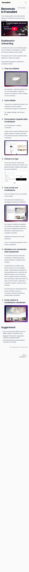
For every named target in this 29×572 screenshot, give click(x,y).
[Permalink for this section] (15, 43)
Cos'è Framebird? (22, 356)
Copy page (22, 7)
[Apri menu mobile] (25, 2)
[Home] (6, 2)
